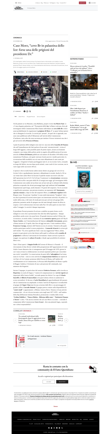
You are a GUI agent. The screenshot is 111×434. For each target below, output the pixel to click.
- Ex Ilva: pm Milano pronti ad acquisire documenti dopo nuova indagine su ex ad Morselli (83, 221)
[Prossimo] (66, 320)
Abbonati (82, 3)
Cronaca (17, 38)
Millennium (46, 2)
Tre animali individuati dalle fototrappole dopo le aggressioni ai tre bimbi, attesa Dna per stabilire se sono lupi (31, 319)
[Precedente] (15, 320)
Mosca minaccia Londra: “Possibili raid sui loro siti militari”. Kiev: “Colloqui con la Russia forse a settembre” (82, 69)
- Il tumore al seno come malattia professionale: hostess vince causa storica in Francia (83, 205)
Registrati (62, 381)
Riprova (56, 406)
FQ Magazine (53, 2)
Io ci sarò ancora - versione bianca (39, 336)
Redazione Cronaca (24, 325)
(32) (97, 133)
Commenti (18, 111)
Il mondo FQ (62, 2)
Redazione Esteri (75, 101)
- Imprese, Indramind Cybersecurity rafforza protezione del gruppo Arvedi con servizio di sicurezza (83, 209)
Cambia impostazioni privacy (50, 419)
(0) (54, 325)
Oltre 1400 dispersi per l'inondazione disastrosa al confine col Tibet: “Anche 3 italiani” (79, 111)
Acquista (62, 345)
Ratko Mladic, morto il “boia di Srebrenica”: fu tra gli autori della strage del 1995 (80, 127)
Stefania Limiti (18, 58)
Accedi (48, 381)
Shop (58, 2)
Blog (42, 2)
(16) (97, 118)
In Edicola (37, 2)
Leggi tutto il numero (84, 191)
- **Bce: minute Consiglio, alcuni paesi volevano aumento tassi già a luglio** (83, 213)
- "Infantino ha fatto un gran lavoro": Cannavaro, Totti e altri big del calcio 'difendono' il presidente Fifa (84, 217)
